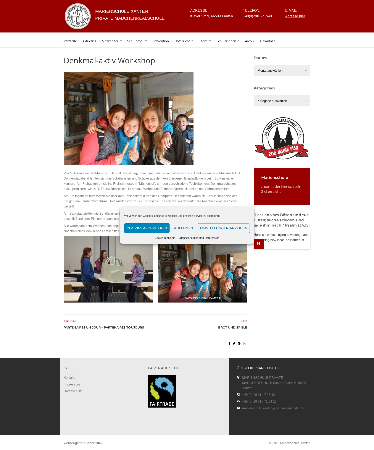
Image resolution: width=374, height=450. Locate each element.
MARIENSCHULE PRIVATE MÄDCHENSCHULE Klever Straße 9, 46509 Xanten (274, 383)
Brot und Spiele (232, 327)
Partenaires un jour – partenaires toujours (104, 327)
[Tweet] (234, 343)
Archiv (250, 41)
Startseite (70, 41)
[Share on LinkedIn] (244, 343)
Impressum (212, 238)
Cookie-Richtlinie (165, 238)
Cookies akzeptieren (147, 228)
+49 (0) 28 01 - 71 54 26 (259, 401)
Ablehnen (183, 228)
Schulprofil (135, 41)
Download (268, 41)
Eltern (203, 41)
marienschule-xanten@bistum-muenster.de (273, 408)
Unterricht (182, 41)
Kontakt (69, 377)
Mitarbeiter (110, 41)
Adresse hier (295, 16)
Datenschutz (73, 391)
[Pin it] (239, 343)
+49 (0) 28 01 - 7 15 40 (258, 395)
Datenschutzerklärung (190, 238)
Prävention (160, 41)
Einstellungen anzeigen (223, 228)
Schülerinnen (226, 41)
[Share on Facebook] (229, 343)
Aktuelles (89, 41)
